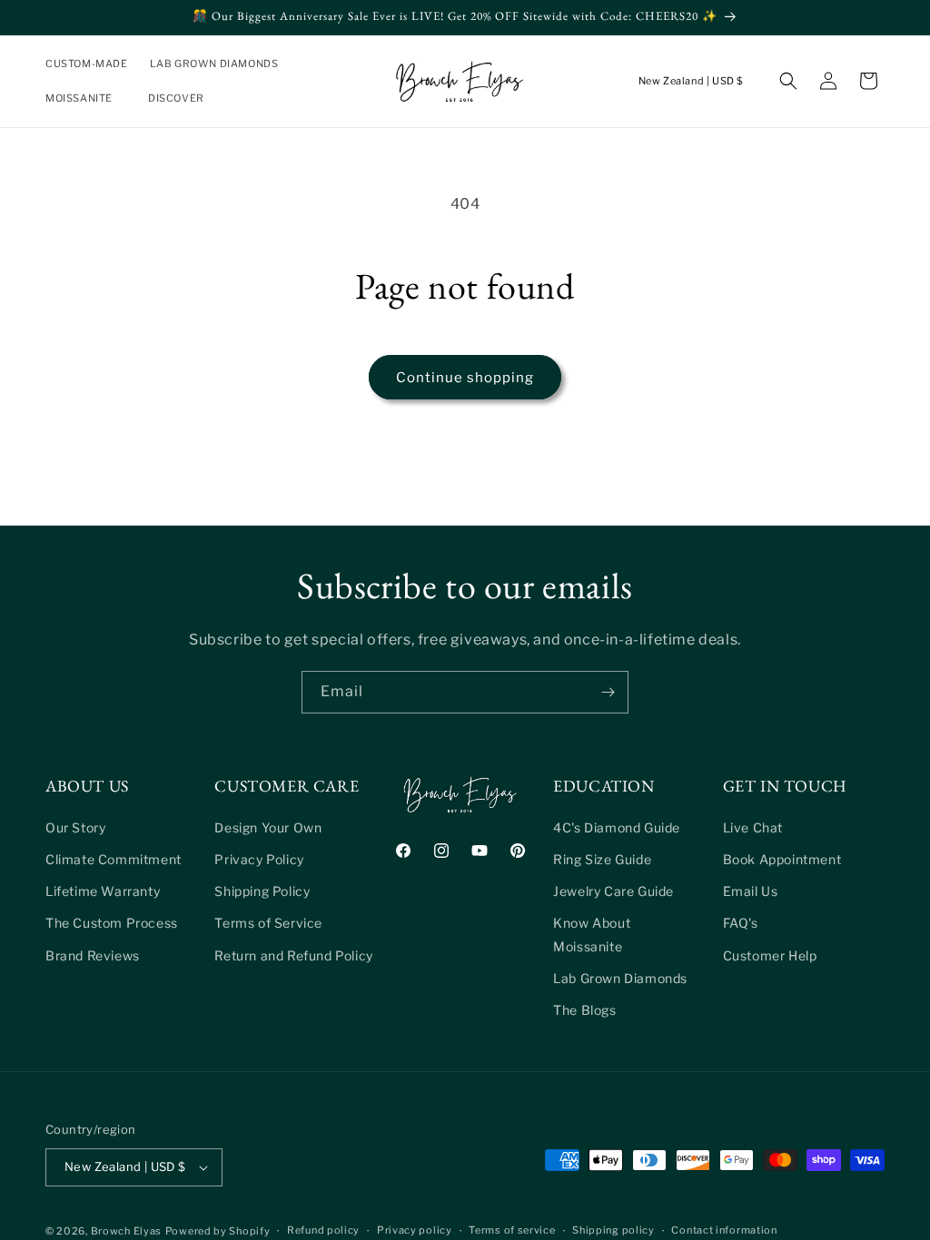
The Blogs (584, 1010)
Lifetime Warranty (102, 891)
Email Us (750, 891)
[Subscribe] (608, 692)
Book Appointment (782, 859)
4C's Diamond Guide (616, 827)
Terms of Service (268, 922)
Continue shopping (465, 377)
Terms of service (512, 1230)
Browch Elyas (126, 1231)
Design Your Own (268, 827)
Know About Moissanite (591, 934)
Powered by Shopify (218, 1231)
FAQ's (740, 922)
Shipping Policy (262, 891)
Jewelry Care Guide (613, 891)
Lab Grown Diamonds (620, 978)
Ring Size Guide (602, 859)
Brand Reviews (92, 955)
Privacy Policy (258, 859)
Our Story (75, 827)
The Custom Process (111, 922)
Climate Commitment (113, 859)
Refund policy (323, 1230)
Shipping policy (613, 1230)
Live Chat (753, 827)
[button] (221, 63)
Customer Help (770, 955)
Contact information (724, 1230)
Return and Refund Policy (293, 955)
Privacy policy (414, 1230)
